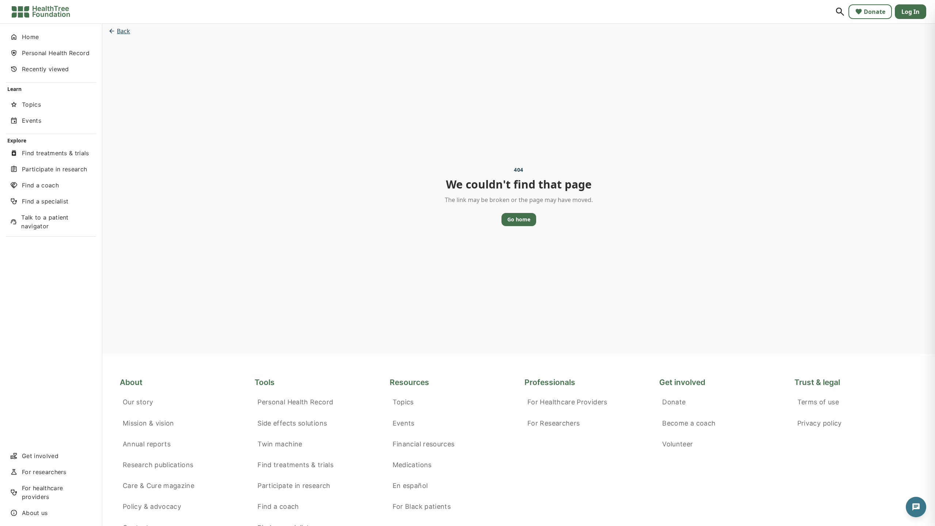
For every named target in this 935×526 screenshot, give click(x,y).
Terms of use (818, 402)
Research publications (158, 465)
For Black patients (422, 506)
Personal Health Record (295, 402)
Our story (138, 402)
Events (404, 423)
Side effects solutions (292, 423)
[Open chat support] (916, 507)
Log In (910, 12)
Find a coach (278, 506)
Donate (874, 12)
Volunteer (677, 444)
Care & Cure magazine (158, 485)
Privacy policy (819, 423)
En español (410, 485)
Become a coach (688, 423)
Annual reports (147, 444)
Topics (403, 402)
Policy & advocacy (152, 506)
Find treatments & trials (295, 465)
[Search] (840, 11)
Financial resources (424, 444)
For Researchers (553, 423)
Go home (518, 219)
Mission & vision (148, 423)
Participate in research (293, 485)
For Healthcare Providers (567, 402)
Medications (412, 465)
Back (123, 31)
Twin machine (279, 444)
